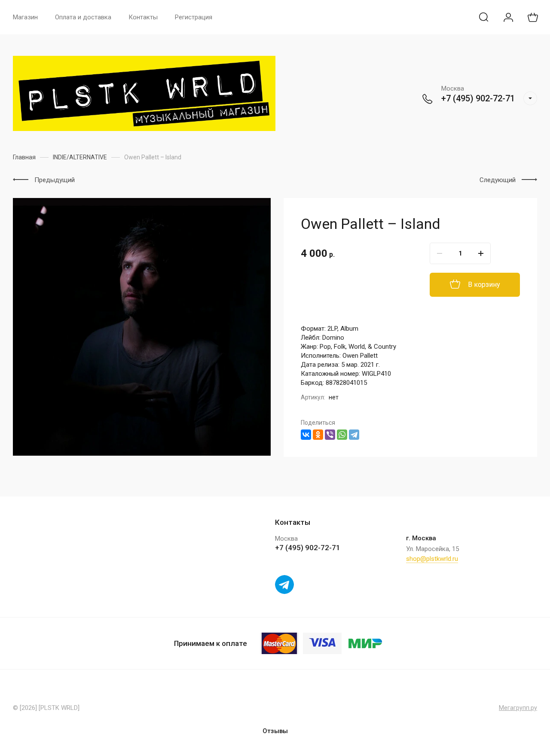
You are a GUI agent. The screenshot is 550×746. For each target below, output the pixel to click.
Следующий (498, 180)
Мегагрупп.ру (518, 707)
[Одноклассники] (318, 434)
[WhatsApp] (342, 434)
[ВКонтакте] (306, 434)
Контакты (143, 17)
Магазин (25, 17)
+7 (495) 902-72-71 (478, 98)
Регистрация (193, 17)
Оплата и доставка (83, 17)
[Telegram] (354, 434)
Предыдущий (54, 180)
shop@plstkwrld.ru (432, 559)
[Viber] (330, 434)
